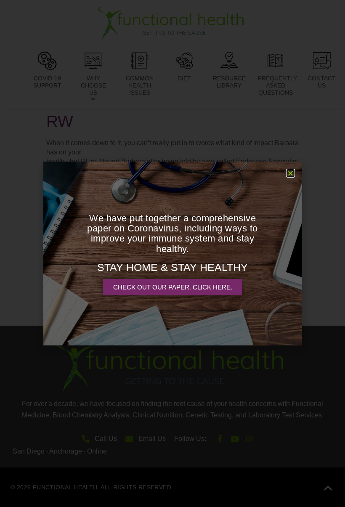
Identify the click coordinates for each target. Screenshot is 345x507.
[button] (290, 173)
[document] (172, 253)
